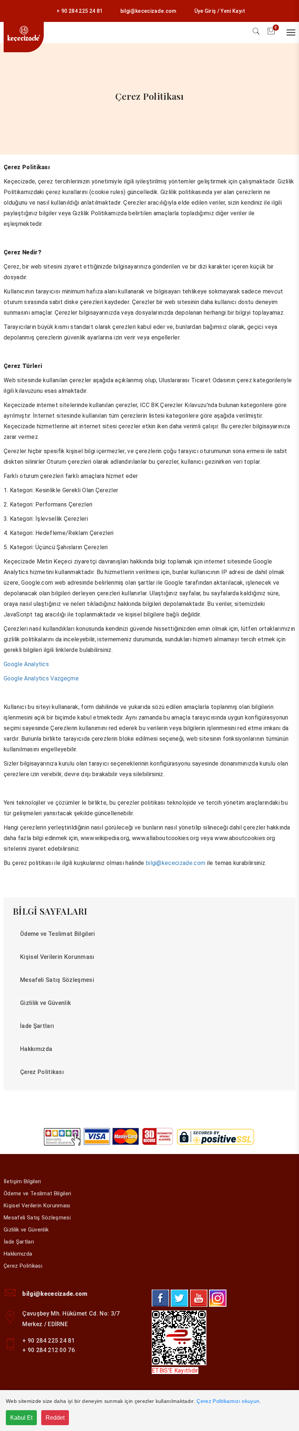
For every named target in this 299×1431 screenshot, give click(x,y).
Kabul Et (21, 1418)
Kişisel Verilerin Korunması (57, 956)
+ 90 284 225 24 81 (79, 11)
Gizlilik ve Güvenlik (45, 1002)
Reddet (55, 1418)
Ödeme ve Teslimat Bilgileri (57, 933)
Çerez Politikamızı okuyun (228, 1401)
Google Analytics (26, 664)
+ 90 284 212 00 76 (48, 1350)
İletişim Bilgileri (22, 1181)
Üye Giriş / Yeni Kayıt (219, 11)
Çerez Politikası (42, 1071)
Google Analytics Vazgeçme (41, 678)
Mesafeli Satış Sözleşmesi (57, 979)
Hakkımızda (36, 1048)
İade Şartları (37, 1025)
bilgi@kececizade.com (148, 11)
